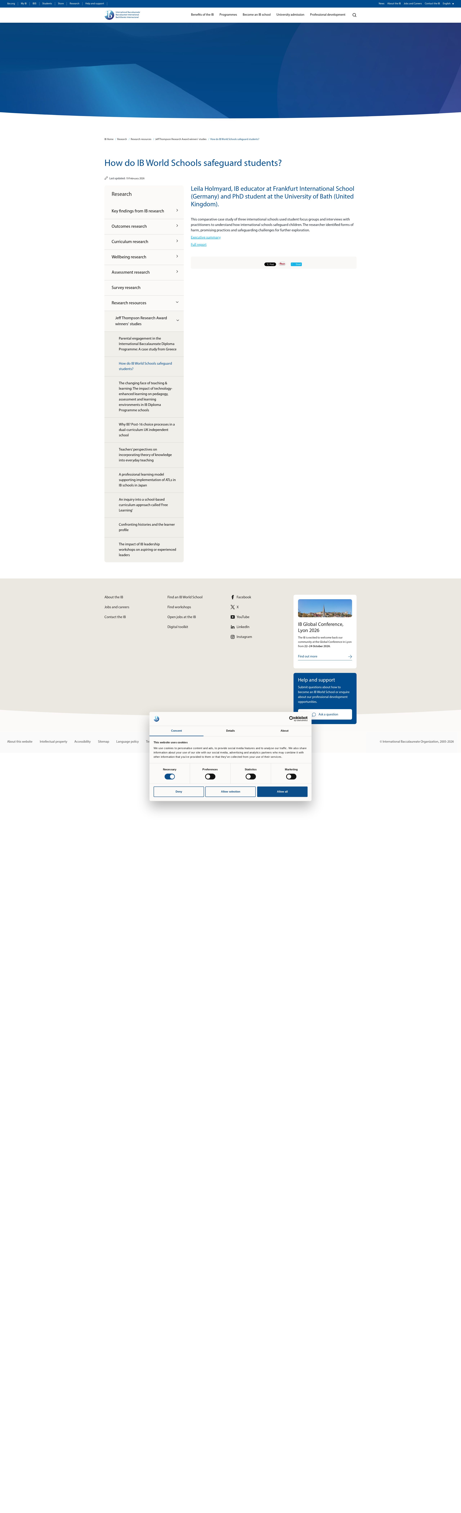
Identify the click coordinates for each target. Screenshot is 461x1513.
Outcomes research (129, 226)
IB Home (108, 139)
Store (61, 3)
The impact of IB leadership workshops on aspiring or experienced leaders (147, 550)
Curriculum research (130, 242)
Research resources (141, 139)
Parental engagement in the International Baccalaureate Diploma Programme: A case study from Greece (147, 344)
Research (74, 3)
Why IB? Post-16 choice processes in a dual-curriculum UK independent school (147, 430)
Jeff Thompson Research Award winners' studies (181, 139)
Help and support (94, 3)
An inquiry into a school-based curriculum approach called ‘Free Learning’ (143, 505)
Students (47, 3)
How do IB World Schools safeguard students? (234, 139)
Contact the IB (432, 3)
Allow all (282, 791)
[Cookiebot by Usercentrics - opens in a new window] (292, 719)
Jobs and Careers (413, 3)
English (447, 3)
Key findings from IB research (138, 211)
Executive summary (206, 237)
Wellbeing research (129, 257)
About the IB (394, 3)
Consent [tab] (176, 730)
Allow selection (230, 791)
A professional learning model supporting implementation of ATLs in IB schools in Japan (147, 480)
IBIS (34, 3)
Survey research (126, 288)
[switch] (210, 777)
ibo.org (11, 3)
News (381, 3)
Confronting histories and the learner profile (147, 527)
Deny (179, 791)
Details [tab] (230, 730)
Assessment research (131, 272)
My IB (24, 3)
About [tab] (284, 730)
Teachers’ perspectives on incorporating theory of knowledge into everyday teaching (145, 455)
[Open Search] (355, 15)
